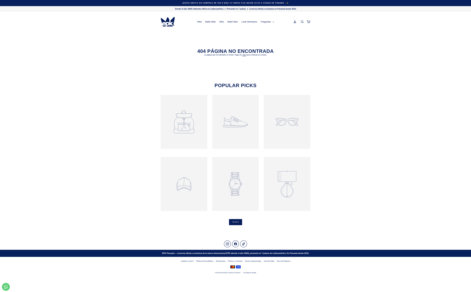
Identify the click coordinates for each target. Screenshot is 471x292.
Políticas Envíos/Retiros (204, 261)
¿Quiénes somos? (187, 261)
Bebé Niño (233, 21)
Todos (235, 222)
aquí (244, 55)
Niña (199, 21)
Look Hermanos (249, 21)
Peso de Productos (283, 261)
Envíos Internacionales (253, 261)
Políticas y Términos (235, 261)
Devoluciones (220, 261)
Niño (221, 21)
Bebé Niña (210, 21)
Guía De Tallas (269, 261)
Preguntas (266, 21)
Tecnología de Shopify (249, 272)
